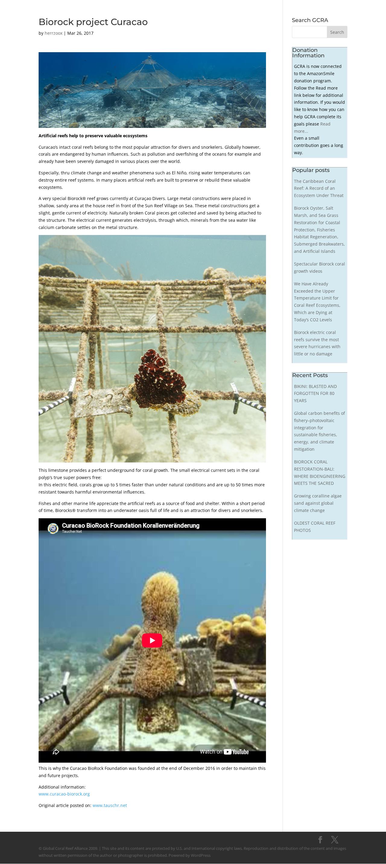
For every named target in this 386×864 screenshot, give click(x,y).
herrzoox (53, 33)
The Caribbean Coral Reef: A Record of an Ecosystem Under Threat (318, 188)
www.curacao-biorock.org (64, 794)
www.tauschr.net (110, 805)
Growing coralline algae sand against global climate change (318, 503)
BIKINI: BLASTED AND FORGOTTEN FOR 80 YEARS (315, 393)
